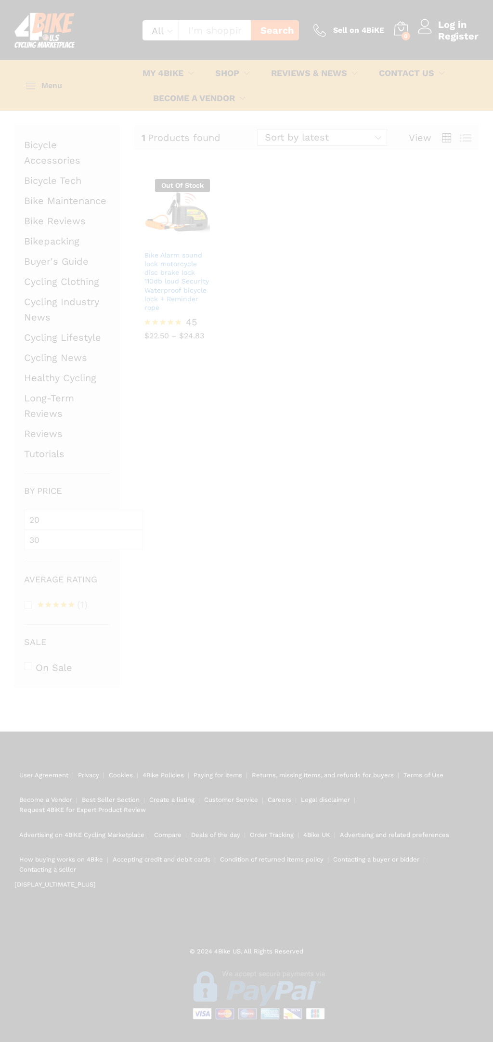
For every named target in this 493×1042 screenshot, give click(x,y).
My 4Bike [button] (163, 73)
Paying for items (218, 775)
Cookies (121, 775)
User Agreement (43, 775)
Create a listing (172, 799)
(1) (63, 606)
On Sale (54, 667)
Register (458, 36)
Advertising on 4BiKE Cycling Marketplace (81, 834)
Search (277, 30)
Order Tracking (272, 834)
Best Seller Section (111, 799)
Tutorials (44, 454)
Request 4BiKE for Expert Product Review (82, 809)
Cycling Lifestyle (62, 337)
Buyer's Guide (56, 261)
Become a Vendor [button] (194, 98)
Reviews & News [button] (309, 73)
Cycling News (55, 357)
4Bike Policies (163, 775)
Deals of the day (215, 834)
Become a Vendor (45, 799)
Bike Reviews (55, 221)
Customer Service (231, 799)
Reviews (43, 433)
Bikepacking (51, 241)
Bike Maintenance (65, 200)
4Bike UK (316, 834)
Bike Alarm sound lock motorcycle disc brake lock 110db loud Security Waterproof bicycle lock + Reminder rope (176, 281)
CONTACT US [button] (406, 73)
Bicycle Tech (52, 180)
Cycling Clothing (61, 281)
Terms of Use (423, 775)
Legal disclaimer (325, 799)
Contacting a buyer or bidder (376, 859)
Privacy (88, 775)
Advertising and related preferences (394, 834)
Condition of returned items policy (272, 859)
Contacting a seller (47, 869)
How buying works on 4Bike (61, 859)
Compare (168, 834)
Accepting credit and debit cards (161, 859)
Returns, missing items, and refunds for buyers (323, 775)
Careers (279, 799)
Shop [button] (227, 73)
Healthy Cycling (60, 378)
